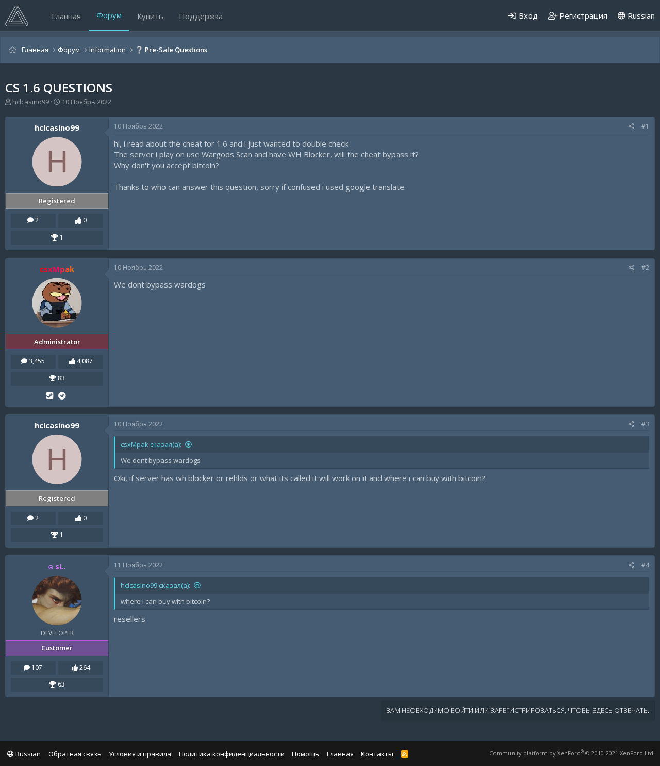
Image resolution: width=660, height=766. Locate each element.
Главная (66, 16)
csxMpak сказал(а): (151, 444)
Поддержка (201, 16)
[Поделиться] (631, 127)
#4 (645, 565)
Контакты (377, 753)
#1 (645, 126)
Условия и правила (140, 753)
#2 (645, 267)
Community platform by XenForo (572, 753)
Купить (150, 16)
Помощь (305, 753)
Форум (109, 15)
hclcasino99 (30, 101)
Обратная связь (75, 753)
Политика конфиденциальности (232, 753)
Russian (640, 15)
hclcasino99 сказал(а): (155, 585)
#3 (645, 424)
